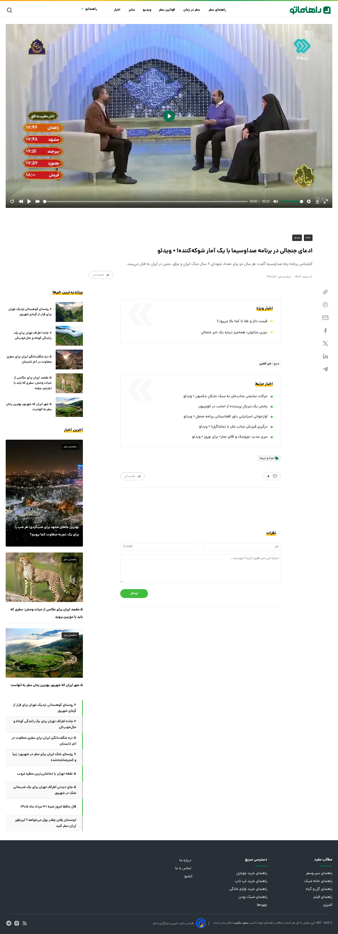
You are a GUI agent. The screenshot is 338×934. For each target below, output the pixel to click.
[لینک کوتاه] (325, 292)
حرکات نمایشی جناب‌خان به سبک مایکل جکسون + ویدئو (225, 396)
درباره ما (185, 860)
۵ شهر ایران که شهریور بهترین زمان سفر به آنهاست (29, 407)
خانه (308, 238)
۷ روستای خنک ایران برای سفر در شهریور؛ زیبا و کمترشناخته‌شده (44, 757)
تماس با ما (183, 868)
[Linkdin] (325, 356)
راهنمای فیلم (323, 897)
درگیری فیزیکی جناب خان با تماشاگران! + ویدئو (233, 427)
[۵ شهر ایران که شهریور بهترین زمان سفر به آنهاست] (69, 407)
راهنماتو (91, 9)
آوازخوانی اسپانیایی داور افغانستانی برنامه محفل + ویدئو (225, 417)
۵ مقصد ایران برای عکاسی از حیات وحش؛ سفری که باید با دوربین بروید (33, 383)
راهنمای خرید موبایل (251, 873)
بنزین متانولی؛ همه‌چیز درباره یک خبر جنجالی (234, 332)
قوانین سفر (167, 10)
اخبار (117, 10)
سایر (132, 10)
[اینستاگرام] (17, 923)
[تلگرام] (325, 369)
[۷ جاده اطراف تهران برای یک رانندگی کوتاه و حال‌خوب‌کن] (69, 336)
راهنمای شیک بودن (253, 897)
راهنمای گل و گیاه (319, 889)
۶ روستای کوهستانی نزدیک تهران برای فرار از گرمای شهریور (30, 312)
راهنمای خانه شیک (318, 881)
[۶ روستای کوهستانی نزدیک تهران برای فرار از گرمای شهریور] (69, 312)
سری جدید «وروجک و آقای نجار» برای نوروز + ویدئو (229, 437)
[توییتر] (325, 343)
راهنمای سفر (218, 10)
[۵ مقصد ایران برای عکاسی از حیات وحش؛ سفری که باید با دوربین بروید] (69, 383)
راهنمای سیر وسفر (319, 873)
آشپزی (327, 905)
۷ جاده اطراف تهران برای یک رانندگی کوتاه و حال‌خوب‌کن (33, 336)
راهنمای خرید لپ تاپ (251, 881)
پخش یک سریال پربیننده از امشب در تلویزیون (232, 406)
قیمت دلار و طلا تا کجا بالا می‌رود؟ (242, 321)
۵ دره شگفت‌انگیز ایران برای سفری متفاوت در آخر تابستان (29, 359)
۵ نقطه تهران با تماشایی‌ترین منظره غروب (46, 774)
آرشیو (188, 876)
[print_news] (325, 305)
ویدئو (297, 238)
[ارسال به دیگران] (325, 318)
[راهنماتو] (310, 10)
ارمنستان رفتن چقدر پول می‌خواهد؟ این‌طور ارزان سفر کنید (45, 823)
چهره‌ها (262, 905)
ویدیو (147, 10)
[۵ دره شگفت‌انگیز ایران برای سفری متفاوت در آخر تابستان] (69, 359)
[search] (10, 10)
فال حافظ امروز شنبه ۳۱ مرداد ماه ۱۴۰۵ (48, 807)
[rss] (25, 923)
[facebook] (325, 331)
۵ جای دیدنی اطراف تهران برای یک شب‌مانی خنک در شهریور (44, 790)
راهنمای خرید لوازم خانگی (248, 889)
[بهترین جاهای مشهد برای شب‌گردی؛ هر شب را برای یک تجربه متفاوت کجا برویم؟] (44, 493)
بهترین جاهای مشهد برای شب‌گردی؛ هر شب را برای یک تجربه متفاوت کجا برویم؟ (47, 531)
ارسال (134, 593)
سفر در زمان (192, 10)
